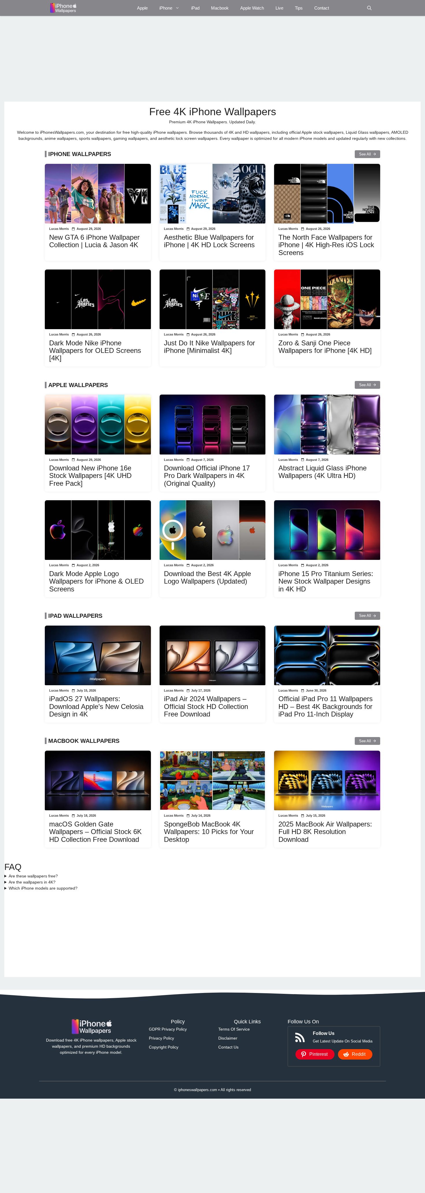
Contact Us (228, 1047)
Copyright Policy (163, 1047)
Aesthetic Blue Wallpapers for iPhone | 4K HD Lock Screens (209, 241)
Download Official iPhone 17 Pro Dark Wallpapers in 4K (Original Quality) (207, 475)
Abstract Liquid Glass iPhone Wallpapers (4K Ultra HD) (322, 471)
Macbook (220, 8)
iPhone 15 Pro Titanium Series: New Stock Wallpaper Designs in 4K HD (325, 581)
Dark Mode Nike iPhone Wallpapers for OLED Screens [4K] (95, 350)
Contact (321, 8)
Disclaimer (227, 1038)
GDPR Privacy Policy (168, 1029)
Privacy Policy (161, 1038)
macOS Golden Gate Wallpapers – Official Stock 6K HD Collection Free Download (95, 831)
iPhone (165, 8)
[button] (369, 8)
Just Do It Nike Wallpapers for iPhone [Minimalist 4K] (209, 346)
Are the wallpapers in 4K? (32, 882)
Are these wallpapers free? (33, 876)
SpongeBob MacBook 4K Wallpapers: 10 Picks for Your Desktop (209, 831)
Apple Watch (252, 8)
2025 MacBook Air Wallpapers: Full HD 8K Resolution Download (325, 831)
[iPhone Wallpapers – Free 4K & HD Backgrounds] (63, 8)
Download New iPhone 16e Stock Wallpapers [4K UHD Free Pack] (90, 475)
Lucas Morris (59, 228)
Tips (299, 8)
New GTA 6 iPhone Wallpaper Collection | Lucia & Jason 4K (94, 241)
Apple (142, 8)
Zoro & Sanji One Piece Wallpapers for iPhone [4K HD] (325, 346)
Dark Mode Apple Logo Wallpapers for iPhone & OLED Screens (96, 581)
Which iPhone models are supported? (43, 888)
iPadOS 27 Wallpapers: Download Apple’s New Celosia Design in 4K (96, 706)
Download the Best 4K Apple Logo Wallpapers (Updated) (207, 577)
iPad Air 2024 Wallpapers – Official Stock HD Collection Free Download (206, 706)
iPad (195, 8)
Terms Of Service (234, 1029)
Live (279, 8)
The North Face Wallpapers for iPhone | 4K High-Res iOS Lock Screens (326, 244)
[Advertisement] (177, 58)
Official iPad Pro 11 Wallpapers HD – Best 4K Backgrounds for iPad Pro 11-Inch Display (325, 706)
